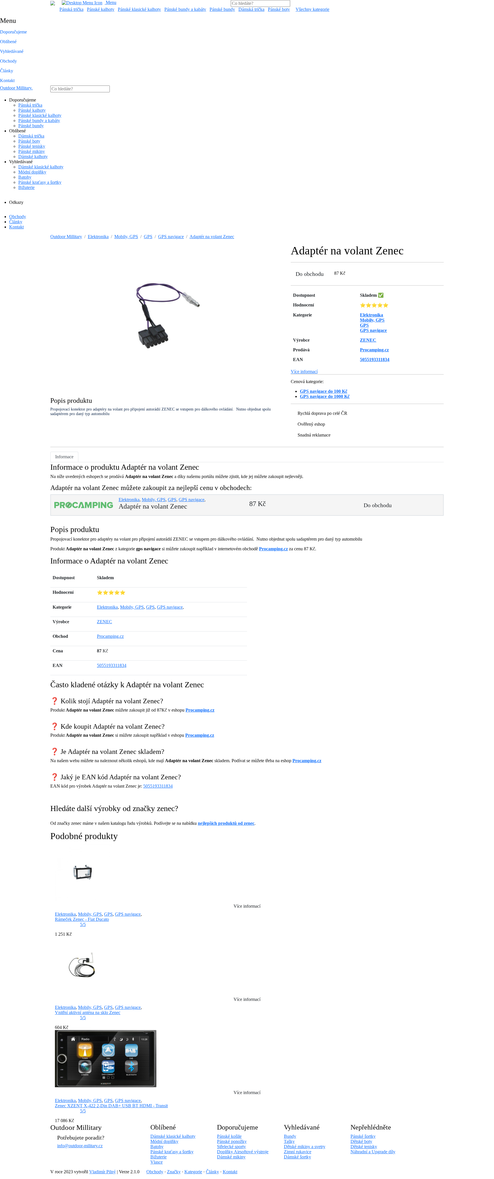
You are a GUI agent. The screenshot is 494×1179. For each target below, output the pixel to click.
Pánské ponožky (232, 1141)
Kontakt (7, 80)
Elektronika (98, 236)
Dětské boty (361, 1141)
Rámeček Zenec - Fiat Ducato (82, 919)
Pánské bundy (222, 9)
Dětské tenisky (363, 1146)
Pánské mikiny (31, 151)
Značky (174, 1171)
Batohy (24, 177)
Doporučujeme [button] (13, 31)
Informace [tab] (64, 456)
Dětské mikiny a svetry (304, 1146)
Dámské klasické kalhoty (40, 166)
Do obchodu (310, 274)
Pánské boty (279, 9)
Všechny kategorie (312, 9)
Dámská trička (251, 9)
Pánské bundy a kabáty (185, 9)
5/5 (83, 924)
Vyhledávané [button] (11, 51)
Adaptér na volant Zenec (212, 236)
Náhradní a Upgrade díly (372, 1151)
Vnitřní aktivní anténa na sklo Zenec (87, 1012)
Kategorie (193, 1171)
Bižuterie (26, 187)
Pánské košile (229, 1136)
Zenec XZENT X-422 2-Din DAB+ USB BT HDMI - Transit (111, 1105)
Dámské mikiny (231, 1156)
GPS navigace (171, 236)
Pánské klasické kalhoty (139, 9)
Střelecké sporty (231, 1146)
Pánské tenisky (31, 146)
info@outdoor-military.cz (80, 1145)
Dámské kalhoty (33, 156)
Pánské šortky (363, 1136)
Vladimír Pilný (102, 1171)
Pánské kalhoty (100, 9)
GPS (148, 236)
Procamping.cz (273, 548)
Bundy (290, 1136)
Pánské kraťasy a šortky (39, 182)
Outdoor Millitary (16, 87)
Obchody (8, 61)
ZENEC (104, 621)
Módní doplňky (32, 172)
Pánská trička (71, 9)
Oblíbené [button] (8, 41)
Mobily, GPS (126, 236)
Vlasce (156, 1162)
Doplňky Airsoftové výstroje (242, 1151)
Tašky (289, 1141)
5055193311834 (111, 665)
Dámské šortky (297, 1156)
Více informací (304, 371)
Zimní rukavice (297, 1151)
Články (6, 70)
